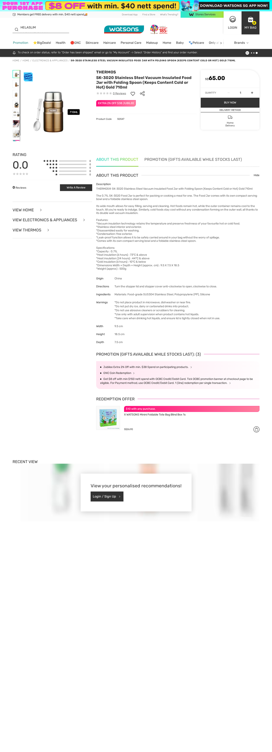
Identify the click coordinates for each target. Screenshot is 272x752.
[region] (136, 743)
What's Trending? (169, 14)
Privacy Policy (76, 747)
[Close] (265, 742)
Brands (239, 43)
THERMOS (106, 72)
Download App (130, 14)
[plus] (252, 93)
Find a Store (148, 14)
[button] (250, 22)
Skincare (92, 43)
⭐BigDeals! (42, 43)
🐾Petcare (196, 43)
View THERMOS (27, 230)
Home (167, 43)
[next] (220, 42)
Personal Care (131, 43)
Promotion (20, 43)
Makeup (152, 43)
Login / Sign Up (104, 496)
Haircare (109, 43)
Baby (180, 43)
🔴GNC (75, 43)
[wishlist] (133, 94)
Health (61, 43)
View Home (24, 210)
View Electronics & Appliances (45, 220)
